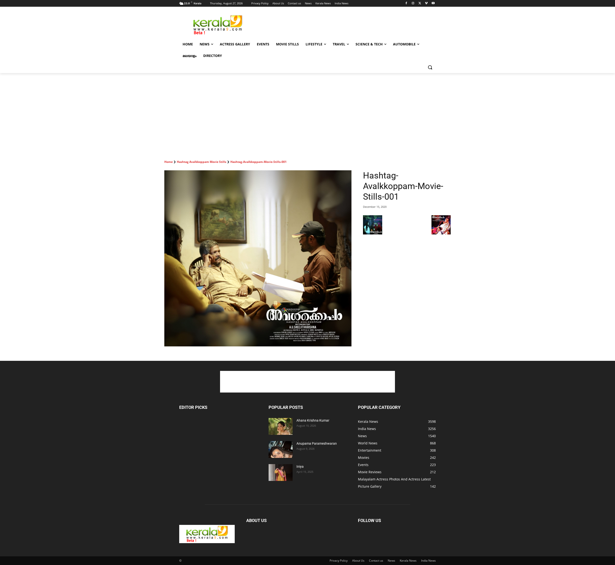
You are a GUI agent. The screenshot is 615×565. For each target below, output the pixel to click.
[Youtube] (433, 3)
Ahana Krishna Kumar (312, 420)
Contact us (376, 561)
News (391, 561)
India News (428, 561)
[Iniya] (281, 472)
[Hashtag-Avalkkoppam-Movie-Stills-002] (441, 233)
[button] (430, 67)
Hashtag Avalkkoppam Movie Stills (201, 162)
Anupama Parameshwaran (316, 443)
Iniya (300, 466)
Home (168, 162)
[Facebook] (406, 3)
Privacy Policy (339, 561)
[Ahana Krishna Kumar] (281, 426)
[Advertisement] (343, 24)
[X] (420, 3)
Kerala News (408, 561)
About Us (358, 561)
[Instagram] (413, 3)
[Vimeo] (426, 3)
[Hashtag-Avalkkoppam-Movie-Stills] (372, 233)
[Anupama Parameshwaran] (281, 449)
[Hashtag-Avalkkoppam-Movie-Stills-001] (257, 258)
